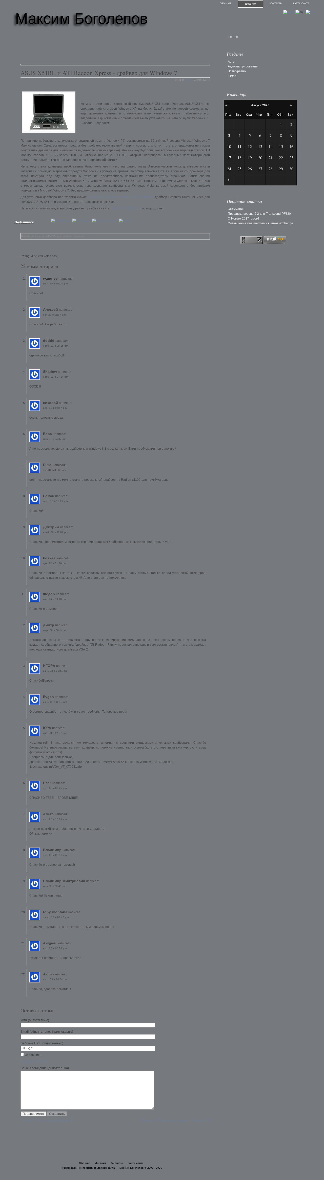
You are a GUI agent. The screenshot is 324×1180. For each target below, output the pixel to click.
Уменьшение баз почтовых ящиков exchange (260, 223)
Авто (231, 61)
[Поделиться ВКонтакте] (61, 221)
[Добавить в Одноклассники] (105, 221)
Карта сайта (301, 3)
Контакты (276, 3)
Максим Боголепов (81, 18)
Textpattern (86, 1167)
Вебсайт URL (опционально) (42, 1043)
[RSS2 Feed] (310, 12)
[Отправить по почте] (126, 221)
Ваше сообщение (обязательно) (45, 1068)
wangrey (50, 278)
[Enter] (288, 12)
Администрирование (74, 236)
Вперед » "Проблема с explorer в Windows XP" (176, 1120)
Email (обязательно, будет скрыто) (47, 1031)
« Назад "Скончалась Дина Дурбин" (47, 1120)
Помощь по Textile (34, 1061)
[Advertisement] (113, 47)
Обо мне (225, 3)
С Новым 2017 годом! (243, 218)
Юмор (232, 76)
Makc (188, 80)
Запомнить (33, 1055)
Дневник (250, 4)
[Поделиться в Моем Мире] (81, 221)
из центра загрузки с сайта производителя (121, 197)
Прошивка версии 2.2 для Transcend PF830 (259, 213)
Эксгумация (236, 209)
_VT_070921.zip (125, 208)
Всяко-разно (237, 71)
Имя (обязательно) (35, 1020)
